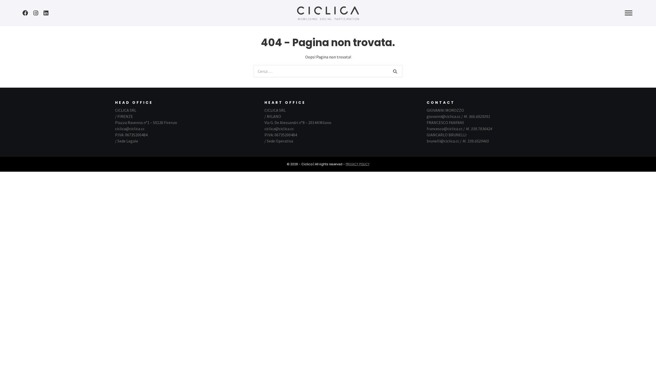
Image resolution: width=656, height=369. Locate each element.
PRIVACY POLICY (358, 164)
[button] (25, 13)
